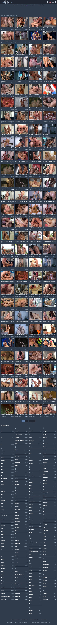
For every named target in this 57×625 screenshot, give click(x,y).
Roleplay (49, 431)
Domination (21, 462)
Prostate (35, 594)
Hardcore (21, 577)
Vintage (49, 580)
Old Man (35, 545)
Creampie (7, 593)
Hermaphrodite (21, 584)
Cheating (7, 568)
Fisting (21, 512)
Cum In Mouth (21, 434)
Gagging (21, 540)
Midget (35, 507)
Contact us (43, 619)
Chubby (7, 571)
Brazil (7, 537)
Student (49, 490)
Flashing (21, 515)
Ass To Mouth (7, 478)
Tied (49, 533)
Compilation (7, 587)
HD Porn (33, 5)
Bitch (7, 528)
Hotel (21, 590)
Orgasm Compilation (35, 551)
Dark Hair (21, 453)
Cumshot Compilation (21, 440)
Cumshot (21, 437)
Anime (7, 463)
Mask (35, 488)
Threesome (49, 530)
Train (49, 545)
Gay (21, 546)
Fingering (21, 503)
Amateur (7, 457)
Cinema (7, 574)
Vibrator (49, 577)
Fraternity (21, 521)
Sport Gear (49, 471)
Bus (7, 549)
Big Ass (7, 519)
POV (35, 588)
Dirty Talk (21, 456)
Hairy (21, 571)
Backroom (7, 491)
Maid (35, 485)
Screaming (49, 443)
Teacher (49, 518)
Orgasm (35, 548)
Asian (7, 472)
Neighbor (35, 523)
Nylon (35, 532)
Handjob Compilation (21, 574)
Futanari (21, 533)
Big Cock (7, 522)
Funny (21, 530)
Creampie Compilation (7, 596)
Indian (35, 437)
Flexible (21, 518)
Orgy (35, 554)
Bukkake (7, 546)
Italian (35, 447)
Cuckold (21, 431)
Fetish (21, 500)
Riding (35, 613)
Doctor (21, 459)
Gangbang (21, 543)
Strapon (49, 483)
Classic (7, 577)
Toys (49, 542)
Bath (7, 503)
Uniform (49, 570)
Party (35, 570)
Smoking (49, 462)
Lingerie (35, 473)
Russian (49, 437)
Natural (35, 520)
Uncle (49, 561)
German (21, 549)
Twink (49, 554)
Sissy (49, 456)
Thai (49, 527)
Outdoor (35, 557)
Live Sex (16, 5)
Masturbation (35, 495)
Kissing (35, 460)
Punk (35, 603)
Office (35, 539)
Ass (7, 475)
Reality (35, 610)
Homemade (21, 587)
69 (7, 444)
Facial (21, 491)
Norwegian (35, 529)
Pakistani (35, 564)
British (7, 543)
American (7, 460)
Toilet (49, 539)
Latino (35, 469)
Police (35, 579)
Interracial (35, 443)
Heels (21, 581)
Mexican (35, 504)
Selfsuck (49, 447)
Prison (35, 591)
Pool (35, 582)
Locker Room (35, 476)
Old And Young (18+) (35, 542)
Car (7, 556)
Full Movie (21, 527)
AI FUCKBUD (41, 5)
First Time (21, 509)
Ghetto (21, 552)
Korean (35, 463)
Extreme (21, 484)
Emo (21, 475)
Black (7, 531)
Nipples (35, 526)
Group (21, 562)
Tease (49, 521)
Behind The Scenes (7, 516)
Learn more (47, 622)
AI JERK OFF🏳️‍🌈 (24, 5)
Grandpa (21, 555)
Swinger (49, 505)
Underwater (49, 564)
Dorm (21, 465)
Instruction (35, 440)
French (21, 524)
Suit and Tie (49, 493)
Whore (49, 596)
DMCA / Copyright (15, 619)
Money (35, 510)
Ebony (21, 472)
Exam (21, 481)
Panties (35, 567)
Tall (49, 512)
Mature (35, 498)
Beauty (7, 509)
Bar (7, 497)
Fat (21, 497)
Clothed (7, 581)
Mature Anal (35, 501)
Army (7, 469)
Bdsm (7, 506)
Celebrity (7, 565)
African (7, 454)
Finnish (21, 506)
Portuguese (35, 585)
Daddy (21, 450)
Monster (35, 513)
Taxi (49, 515)
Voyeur (49, 586)
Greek (21, 559)
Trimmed (49, 548)
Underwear (49, 567)
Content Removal (34, 619)
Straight (49, 480)
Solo (49, 465)
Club (7, 584)
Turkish (49, 551)
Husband (35, 431)
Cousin (7, 590)
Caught (7, 562)
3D (7, 437)
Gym (21, 565)
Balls (7, 494)
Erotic (21, 478)
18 (7, 431)
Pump (35, 600)
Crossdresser (7, 599)
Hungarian (21, 596)
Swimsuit (49, 502)
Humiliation (21, 593)
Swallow (49, 499)
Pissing (35, 576)
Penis (35, 573)
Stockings (49, 477)
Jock (35, 453)
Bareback (7, 500)
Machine (35, 482)
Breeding (7, 540)
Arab (7, 466)
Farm (21, 494)
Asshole (7, 481)
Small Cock (49, 459)
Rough (49, 434)
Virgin (49, 583)
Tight (49, 536)
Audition (7, 484)
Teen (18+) (49, 524)
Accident (7, 451)
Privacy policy (24, 619)
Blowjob (7, 534)
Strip (49, 486)
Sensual (49, 450)
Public (35, 597)
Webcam (49, 593)
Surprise (49, 496)
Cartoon (7, 559)
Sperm (49, 468)
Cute (21, 443)
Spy (49, 474)
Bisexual (7, 525)
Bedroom (7, 512)
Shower (49, 453)
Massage (35, 491)
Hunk (21, 599)
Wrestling (49, 599)
